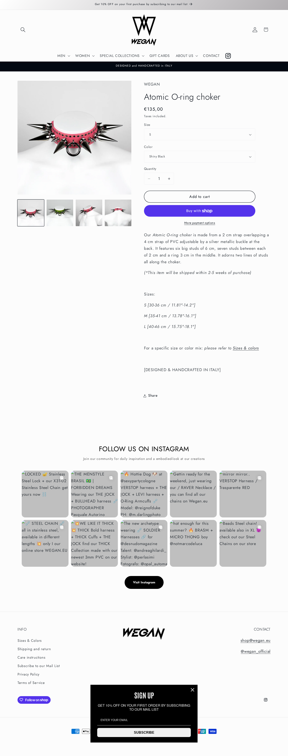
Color (148, 147)
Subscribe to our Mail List (38, 666)
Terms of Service (31, 682)
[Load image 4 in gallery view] (118, 213)
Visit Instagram (144, 582)
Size (147, 125)
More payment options (199, 223)
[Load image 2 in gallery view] (60, 213)
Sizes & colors (246, 348)
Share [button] (153, 395)
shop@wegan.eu (256, 640)
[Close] (192, 690)
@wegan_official (256, 651)
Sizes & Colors (29, 640)
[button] (23, 29)
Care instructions (31, 657)
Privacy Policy (28, 674)
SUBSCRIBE (144, 732)
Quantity (150, 169)
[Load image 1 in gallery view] (30, 213)
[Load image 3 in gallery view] (89, 213)
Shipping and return (34, 649)
